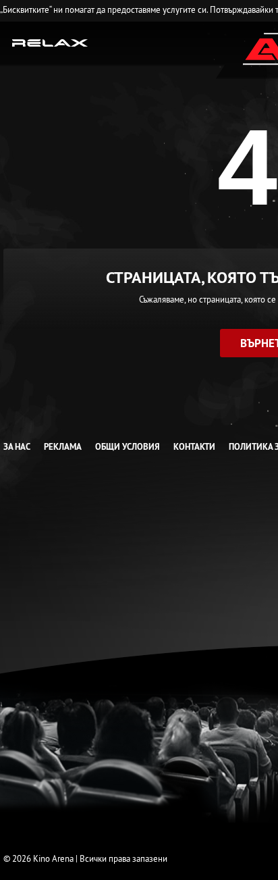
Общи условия (127, 446)
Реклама (63, 446)
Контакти (194, 446)
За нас (16, 446)
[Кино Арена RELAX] (50, 42)
